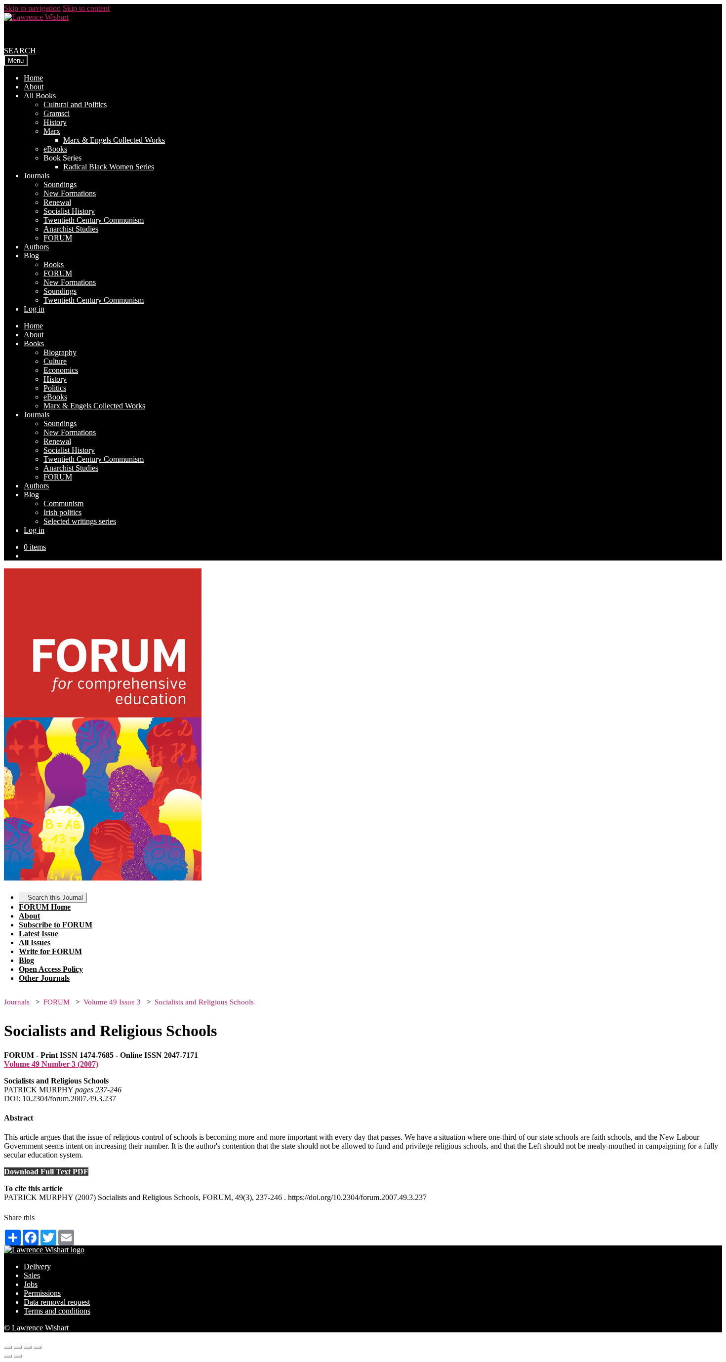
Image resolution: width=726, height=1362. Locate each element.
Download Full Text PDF (46, 1171)
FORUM (57, 238)
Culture (55, 361)
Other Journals (44, 978)
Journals (36, 175)
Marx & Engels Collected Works (114, 140)
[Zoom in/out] (37, 1347)
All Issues (34, 942)
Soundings (60, 184)
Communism (63, 503)
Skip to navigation (32, 8)
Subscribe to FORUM (55, 925)
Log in (34, 309)
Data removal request (57, 1302)
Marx (51, 131)
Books (53, 264)
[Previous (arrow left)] (8, 1356)
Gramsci (56, 113)
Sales (32, 1275)
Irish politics (62, 512)
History (55, 122)
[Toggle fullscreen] (28, 1347)
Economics (60, 370)
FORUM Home (45, 907)
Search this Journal (55, 897)
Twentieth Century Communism (93, 220)
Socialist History (69, 211)
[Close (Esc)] (8, 1347)
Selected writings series (79, 521)
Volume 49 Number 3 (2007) (51, 1064)
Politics (54, 388)
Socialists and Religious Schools (204, 1002)
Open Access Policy (51, 969)
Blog (31, 255)
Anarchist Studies (70, 229)
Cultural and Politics (75, 104)
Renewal (57, 202)
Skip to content (86, 8)
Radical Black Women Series (108, 166)
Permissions (42, 1293)
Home (33, 78)
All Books (40, 95)
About (33, 86)
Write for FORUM (50, 951)
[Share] (18, 1347)
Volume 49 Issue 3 (112, 1002)
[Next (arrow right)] (18, 1356)
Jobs (31, 1284)
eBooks (55, 149)
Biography (60, 352)
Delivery (37, 1266)
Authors (36, 246)
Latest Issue (38, 933)
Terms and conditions (57, 1311)
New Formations (69, 193)
